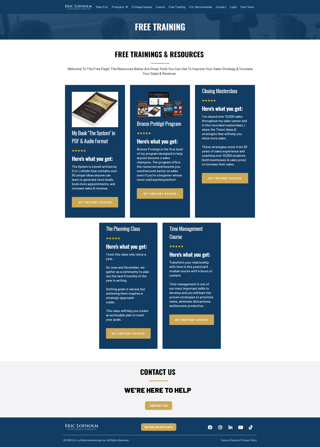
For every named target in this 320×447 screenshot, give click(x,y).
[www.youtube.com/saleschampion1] (241, 427)
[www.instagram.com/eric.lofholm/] (221, 427)
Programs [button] (118, 7)
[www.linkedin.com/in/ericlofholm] (231, 427)
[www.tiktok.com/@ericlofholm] (251, 427)
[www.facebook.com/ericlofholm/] (211, 427)
